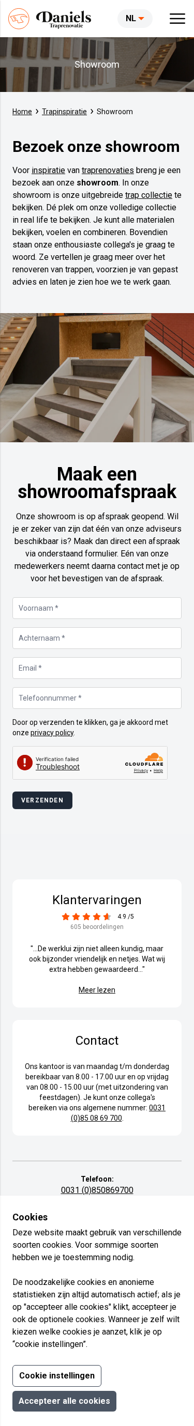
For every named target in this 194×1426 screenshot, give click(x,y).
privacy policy (52, 733)
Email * (30, 668)
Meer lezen (97, 990)
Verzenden (42, 800)
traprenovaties (108, 170)
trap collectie (148, 195)
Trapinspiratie (64, 111)
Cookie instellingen (57, 1376)
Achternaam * (42, 638)
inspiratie (48, 170)
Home (22, 111)
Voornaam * (38, 608)
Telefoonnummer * (50, 698)
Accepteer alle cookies (64, 1401)
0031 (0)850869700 (97, 1190)
